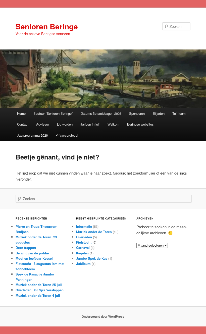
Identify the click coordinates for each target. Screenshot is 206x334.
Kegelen (82, 253)
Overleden (84, 237)
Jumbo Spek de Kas (91, 258)
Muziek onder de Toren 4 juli (38, 295)
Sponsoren (137, 113)
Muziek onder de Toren (94, 231)
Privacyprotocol (67, 135)
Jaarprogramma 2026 (32, 135)
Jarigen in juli (89, 124)
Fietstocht (83, 242)
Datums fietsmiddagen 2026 (101, 113)
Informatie (84, 226)
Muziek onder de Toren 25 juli (39, 284)
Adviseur (42, 124)
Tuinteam (179, 113)
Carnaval (83, 247)
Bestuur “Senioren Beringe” (53, 113)
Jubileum (83, 263)
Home (21, 113)
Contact (22, 124)
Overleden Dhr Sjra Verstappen (40, 290)
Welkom (113, 124)
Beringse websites (140, 124)
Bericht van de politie (32, 253)
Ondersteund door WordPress (103, 316)
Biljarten (159, 113)
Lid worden (65, 124)
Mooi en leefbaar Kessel (34, 258)
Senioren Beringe (47, 26)
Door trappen (26, 247)
